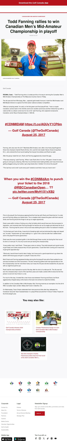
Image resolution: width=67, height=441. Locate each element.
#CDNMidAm (40, 179)
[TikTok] (48, 438)
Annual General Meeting (23, 413)
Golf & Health (5, 427)
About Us (3, 410)
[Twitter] (44, 438)
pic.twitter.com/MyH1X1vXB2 (33, 191)
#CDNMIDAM (14, 124)
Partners (3, 416)
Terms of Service (21, 410)
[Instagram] (40, 438)
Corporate (4, 403)
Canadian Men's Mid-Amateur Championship (33, 16)
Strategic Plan (20, 416)
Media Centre (5, 421)
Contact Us (4, 407)
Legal (19, 403)
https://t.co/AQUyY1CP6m (43, 124)
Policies (19, 407)
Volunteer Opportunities (7, 424)
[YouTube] (55, 438)
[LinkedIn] (52, 438)
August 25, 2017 (33, 134)
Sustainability (5, 430)
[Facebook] (36, 438)
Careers (3, 418)
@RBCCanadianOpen (29, 187)
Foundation (4, 413)
